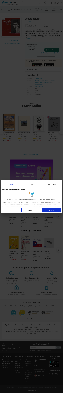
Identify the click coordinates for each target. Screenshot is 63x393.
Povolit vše (51, 210)
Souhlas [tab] (11, 184)
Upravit (30, 210)
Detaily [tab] (31, 184)
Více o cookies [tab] (52, 184)
